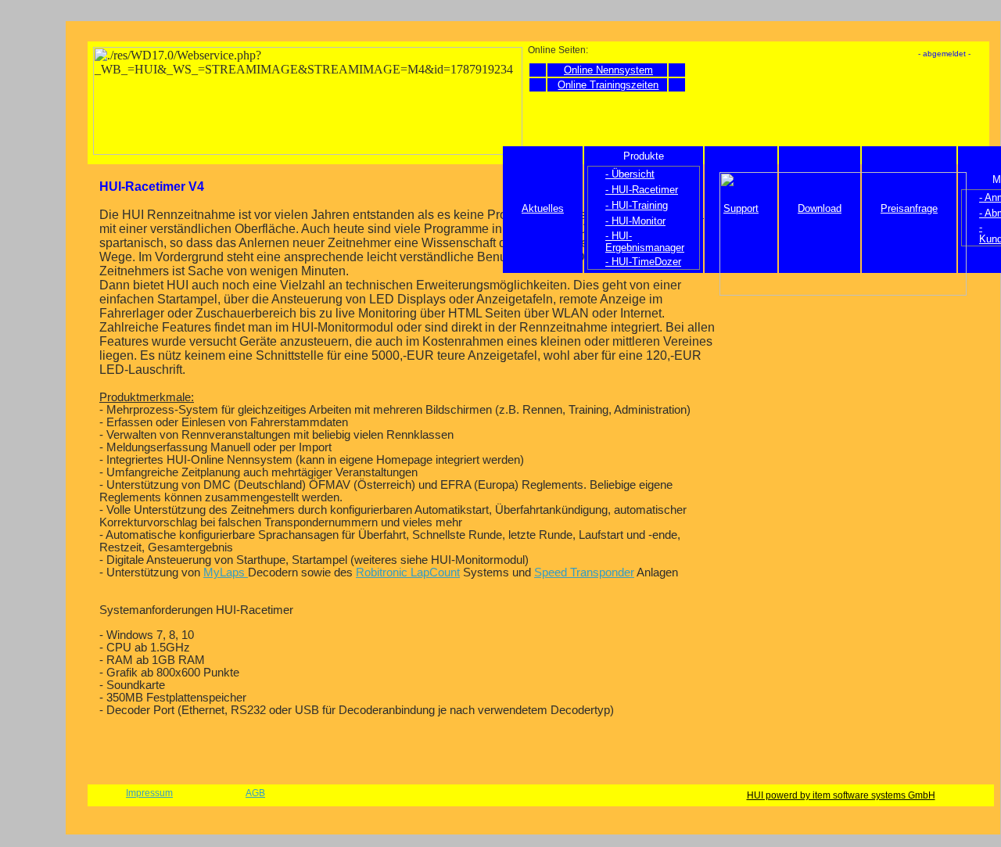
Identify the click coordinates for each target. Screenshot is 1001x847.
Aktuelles (543, 208)
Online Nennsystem (608, 70)
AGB (255, 793)
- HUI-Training (636, 205)
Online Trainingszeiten (608, 85)
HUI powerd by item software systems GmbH (841, 795)
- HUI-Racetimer (641, 190)
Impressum (149, 793)
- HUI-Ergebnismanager (644, 241)
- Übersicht (630, 174)
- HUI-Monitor (635, 221)
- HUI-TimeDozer (643, 261)
